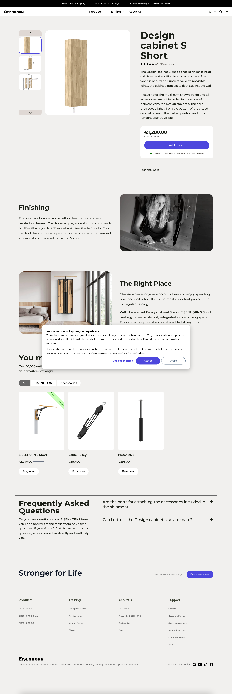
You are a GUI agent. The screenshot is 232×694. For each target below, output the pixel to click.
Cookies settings (123, 360)
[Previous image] (30, 33)
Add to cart (177, 145)
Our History (124, 608)
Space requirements (177, 623)
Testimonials (124, 623)
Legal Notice (110, 664)
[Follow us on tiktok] (206, 664)
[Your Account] (220, 11)
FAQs (171, 644)
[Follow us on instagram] (194, 664)
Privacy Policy (94, 664)
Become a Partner (176, 616)
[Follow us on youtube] (200, 664)
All (24, 383)
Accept (148, 360)
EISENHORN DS (26, 623)
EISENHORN (43, 383)
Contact (172, 608)
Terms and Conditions (71, 664)
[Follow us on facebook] (211, 664)
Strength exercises (77, 608)
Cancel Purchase (128, 664)
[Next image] (30, 112)
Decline (173, 360)
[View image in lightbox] (166, 222)
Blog (121, 630)
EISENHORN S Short (28, 616)
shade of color (91, 228)
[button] (30, 45)
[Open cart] (227, 11)
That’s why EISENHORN (130, 616)
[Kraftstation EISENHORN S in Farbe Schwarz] (65, 302)
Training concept (76, 616)
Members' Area (76, 623)
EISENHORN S (25, 608)
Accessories (68, 383)
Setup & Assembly (176, 630)
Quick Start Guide (176, 637)
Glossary (73, 630)
